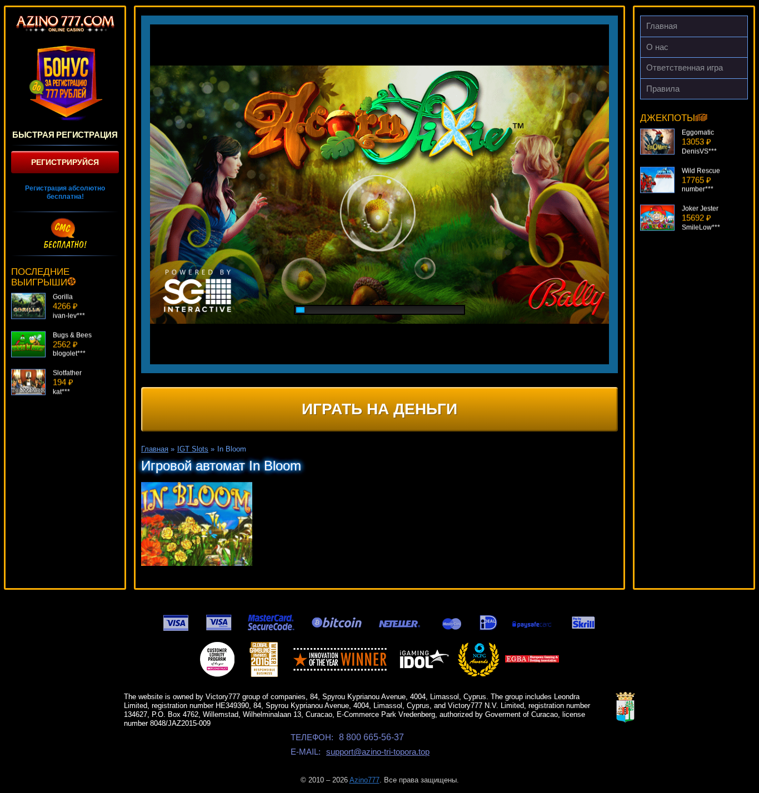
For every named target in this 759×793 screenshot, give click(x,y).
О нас (657, 47)
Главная (661, 26)
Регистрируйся (65, 162)
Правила (663, 88)
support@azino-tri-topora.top (378, 751)
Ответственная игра (684, 67)
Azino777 (364, 780)
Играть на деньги (379, 409)
